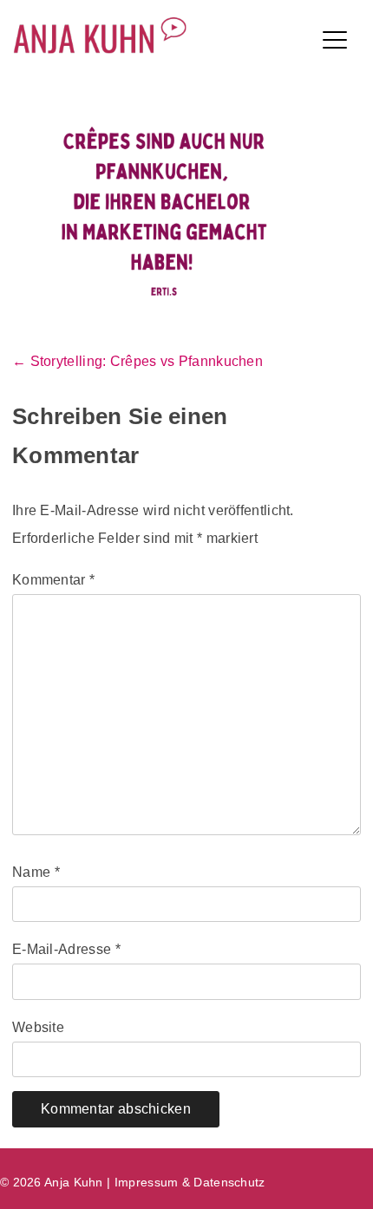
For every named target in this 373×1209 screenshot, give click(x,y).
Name (36, 872)
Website (38, 1027)
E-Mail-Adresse (66, 949)
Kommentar (53, 579)
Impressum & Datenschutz (190, 1182)
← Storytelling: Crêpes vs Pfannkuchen (137, 361)
